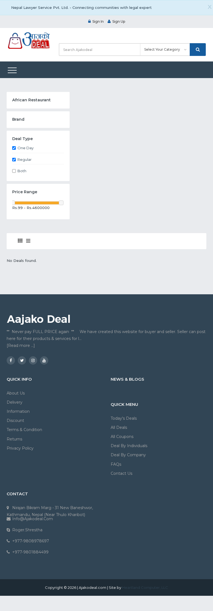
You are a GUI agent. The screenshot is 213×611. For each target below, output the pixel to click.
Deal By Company (128, 454)
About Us (16, 393)
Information (18, 411)
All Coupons (122, 436)
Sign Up (118, 21)
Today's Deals (124, 418)
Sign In (98, 21)
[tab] (20, 241)
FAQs (116, 464)
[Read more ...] (21, 345)
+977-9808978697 (30, 540)
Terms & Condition (24, 429)
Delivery (14, 402)
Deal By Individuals (129, 445)
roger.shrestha (27, 529)
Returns (14, 439)
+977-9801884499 (30, 552)
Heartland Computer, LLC (145, 587)
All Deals (119, 427)
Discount (15, 420)
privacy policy (20, 448)
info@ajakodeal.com (32, 518)
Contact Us (121, 473)
